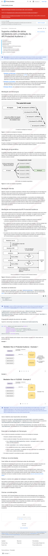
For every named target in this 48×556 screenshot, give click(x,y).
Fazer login (44, 1)
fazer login (21, 518)
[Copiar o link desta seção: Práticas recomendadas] (19, 458)
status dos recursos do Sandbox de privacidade (11, 15)
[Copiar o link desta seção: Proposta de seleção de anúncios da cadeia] (27, 319)
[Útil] (44, 28)
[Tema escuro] (43, 296)
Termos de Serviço (5, 550)
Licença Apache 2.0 (33, 533)
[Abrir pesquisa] (28, 1)
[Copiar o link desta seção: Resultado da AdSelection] (17, 288)
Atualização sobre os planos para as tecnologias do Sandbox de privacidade (22, 12)
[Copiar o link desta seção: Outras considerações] (18, 492)
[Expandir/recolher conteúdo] (9, 40)
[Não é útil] (45, 28)
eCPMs (25, 75)
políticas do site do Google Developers (13, 534)
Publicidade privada (7, 5)
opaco (3, 293)
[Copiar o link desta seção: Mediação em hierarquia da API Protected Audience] (39, 209)
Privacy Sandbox (4, 28)
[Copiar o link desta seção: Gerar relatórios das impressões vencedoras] (28, 417)
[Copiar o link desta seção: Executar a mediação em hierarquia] (27, 431)
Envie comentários (41, 31)
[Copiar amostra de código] (45, 296)
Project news (4, 544)
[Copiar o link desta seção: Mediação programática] (19, 149)
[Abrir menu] (2, 1)
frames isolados (13, 307)
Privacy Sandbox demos (37, 544)
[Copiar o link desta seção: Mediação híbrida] (15, 188)
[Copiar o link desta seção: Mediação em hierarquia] (20, 92)
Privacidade (12, 550)
